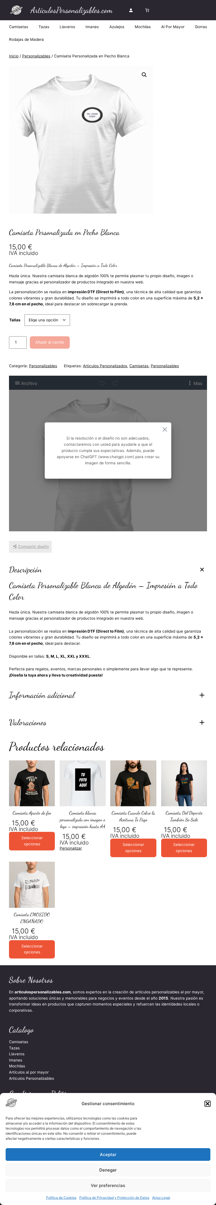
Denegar (108, 1170)
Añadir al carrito (49, 342)
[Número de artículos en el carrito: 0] (147, 10)
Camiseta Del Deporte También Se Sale (184, 816)
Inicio (14, 56)
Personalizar (71, 848)
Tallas (15, 320)
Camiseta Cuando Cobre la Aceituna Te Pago (133, 816)
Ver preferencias (108, 1185)
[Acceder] (131, 10)
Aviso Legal (161, 1197)
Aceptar (108, 1154)
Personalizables (36, 56)
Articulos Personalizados (105, 366)
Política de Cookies (61, 1197)
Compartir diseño (33, 546)
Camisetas (138, 366)
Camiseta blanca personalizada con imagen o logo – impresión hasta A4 (82, 819)
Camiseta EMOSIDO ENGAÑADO (32, 917)
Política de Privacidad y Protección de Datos (114, 1197)
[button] (207, 1104)
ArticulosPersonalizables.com (71, 10)
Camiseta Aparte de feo (32, 813)
